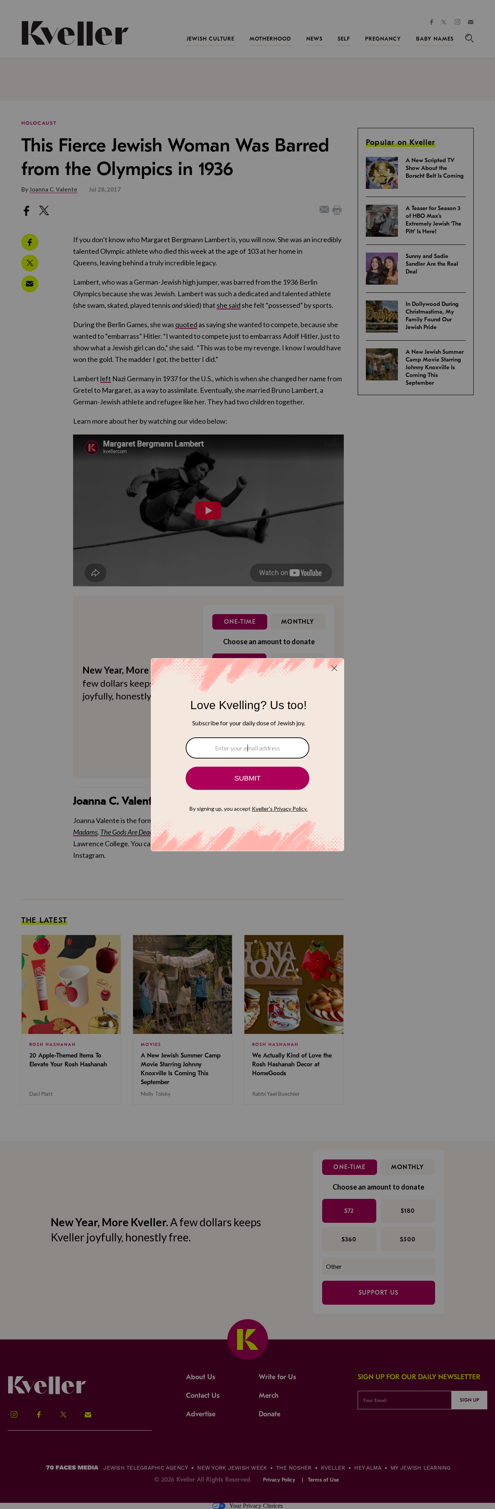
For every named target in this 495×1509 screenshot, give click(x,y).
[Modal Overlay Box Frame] (247, 754)
